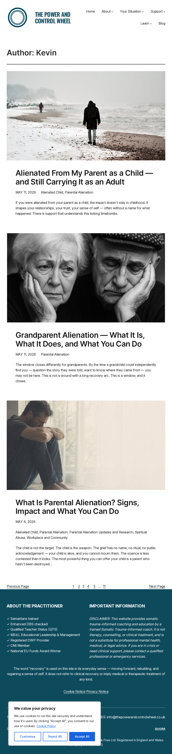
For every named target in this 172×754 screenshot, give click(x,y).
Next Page (157, 586)
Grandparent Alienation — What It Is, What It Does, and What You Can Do (80, 339)
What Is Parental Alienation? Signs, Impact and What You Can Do (77, 507)
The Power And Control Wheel (53, 17)
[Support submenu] (164, 11)
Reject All (55, 736)
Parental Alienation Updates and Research (101, 532)
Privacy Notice (97, 691)
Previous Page (18, 586)
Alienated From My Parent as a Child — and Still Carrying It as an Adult (84, 177)
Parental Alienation (79, 192)
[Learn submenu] (151, 23)
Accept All (82, 736)
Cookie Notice (74, 691)
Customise (27, 736)
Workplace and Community (47, 537)
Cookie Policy (46, 726)
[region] (54, 724)
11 (104, 586)
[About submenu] (112, 11)
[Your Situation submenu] (143, 11)
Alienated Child (52, 192)
